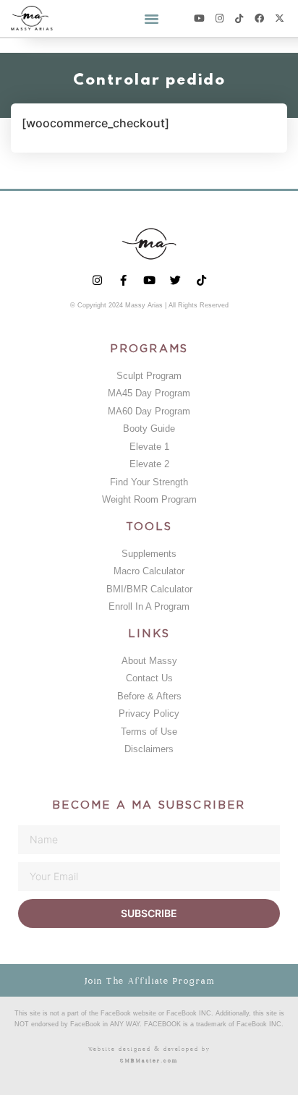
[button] (151, 18)
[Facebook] (259, 18)
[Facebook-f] (123, 280)
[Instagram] (219, 18)
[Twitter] (175, 280)
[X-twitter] (279, 18)
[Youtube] (199, 18)
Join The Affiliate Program (149, 981)
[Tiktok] (239, 18)
